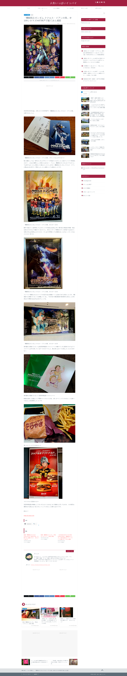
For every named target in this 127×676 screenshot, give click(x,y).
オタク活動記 (56, 8)
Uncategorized (87, 180)
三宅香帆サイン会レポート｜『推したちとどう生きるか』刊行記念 (93, 66)
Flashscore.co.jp (85, 22)
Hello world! (86, 168)
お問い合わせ (98, 8)
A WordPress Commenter (98, 168)
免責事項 (35, 674)
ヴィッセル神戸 (70, 8)
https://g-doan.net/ (29, 515)
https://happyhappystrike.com (40, 564)
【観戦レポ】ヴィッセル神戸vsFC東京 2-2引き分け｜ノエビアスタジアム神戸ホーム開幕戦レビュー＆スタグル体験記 (94, 60)
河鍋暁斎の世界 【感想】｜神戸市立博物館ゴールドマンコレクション (94, 79)
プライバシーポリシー (27, 674)
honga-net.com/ (85, 40)
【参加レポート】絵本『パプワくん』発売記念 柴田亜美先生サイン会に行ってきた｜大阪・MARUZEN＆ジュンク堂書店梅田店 (94, 52)
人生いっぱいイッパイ (63, 2)
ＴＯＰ (28, 8)
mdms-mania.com (86, 31)
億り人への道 (84, 8)
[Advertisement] (49, 97)
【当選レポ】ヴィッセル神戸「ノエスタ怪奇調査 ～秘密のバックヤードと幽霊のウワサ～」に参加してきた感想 (94, 73)
